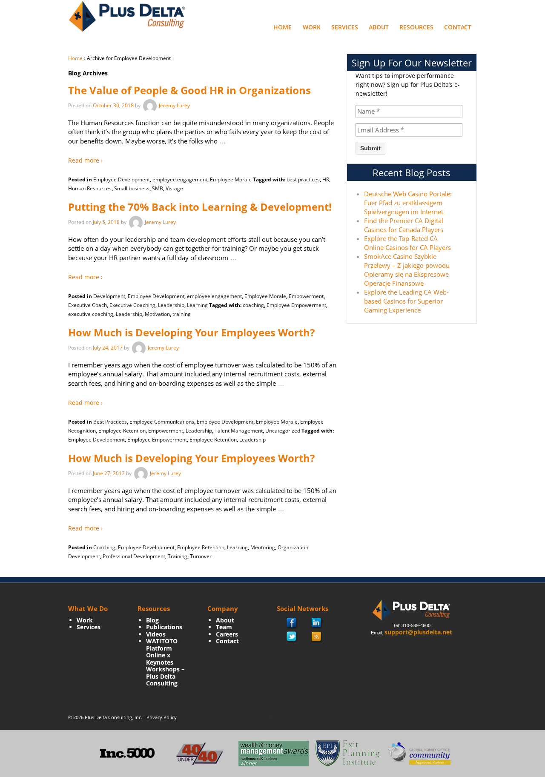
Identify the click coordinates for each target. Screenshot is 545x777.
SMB (157, 188)
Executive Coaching (132, 305)
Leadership (171, 305)
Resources (416, 27)
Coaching (104, 547)
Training (177, 556)
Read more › (85, 160)
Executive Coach (87, 305)
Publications (164, 627)
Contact (457, 27)
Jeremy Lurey (174, 105)
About (379, 27)
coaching (253, 305)
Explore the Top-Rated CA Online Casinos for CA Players (407, 243)
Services (344, 27)
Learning (197, 305)
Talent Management (239, 430)
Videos (156, 634)
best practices (303, 179)
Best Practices (110, 421)
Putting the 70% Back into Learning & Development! (200, 207)
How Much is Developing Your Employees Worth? (191, 332)
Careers (227, 634)
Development (109, 296)
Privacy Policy (161, 717)
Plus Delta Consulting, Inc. (113, 717)
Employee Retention (122, 430)
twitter (291, 637)
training (181, 314)
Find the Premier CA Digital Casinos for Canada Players (403, 225)
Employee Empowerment (296, 305)
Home (282, 27)
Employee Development (121, 179)
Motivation (157, 314)
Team (224, 627)
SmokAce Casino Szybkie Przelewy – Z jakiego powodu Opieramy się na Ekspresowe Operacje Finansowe (407, 269)
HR (325, 179)
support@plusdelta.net (418, 632)
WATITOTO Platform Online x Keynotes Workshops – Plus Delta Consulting (165, 662)
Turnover (201, 556)
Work (312, 27)
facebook (291, 623)
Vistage (174, 188)
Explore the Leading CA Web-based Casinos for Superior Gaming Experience (406, 301)
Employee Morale (231, 179)
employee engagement (179, 179)
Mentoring (262, 547)
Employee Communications (161, 421)
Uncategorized (282, 430)
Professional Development (134, 556)
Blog (152, 620)
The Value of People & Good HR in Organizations (189, 90)
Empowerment (306, 296)
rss (316, 637)
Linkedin (316, 623)
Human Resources (90, 188)
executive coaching (90, 314)
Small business (131, 188)
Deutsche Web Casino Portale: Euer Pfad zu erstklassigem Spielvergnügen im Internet (408, 202)
